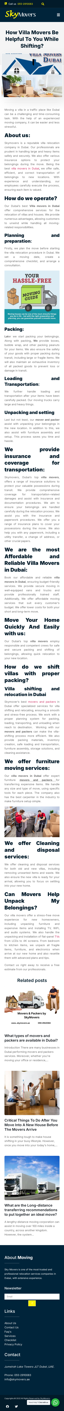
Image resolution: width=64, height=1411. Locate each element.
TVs (57, 936)
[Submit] (32, 1303)
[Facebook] (7, 1407)
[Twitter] (16, 1407)
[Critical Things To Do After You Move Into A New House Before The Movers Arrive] (32, 1093)
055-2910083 (25, 3)
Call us (12, 3)
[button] (42, 3)
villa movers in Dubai (25, 168)
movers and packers (42, 701)
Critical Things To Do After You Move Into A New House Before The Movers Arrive (31, 1125)
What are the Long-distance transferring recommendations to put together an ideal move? (30, 1210)
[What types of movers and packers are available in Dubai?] (32, 1008)
